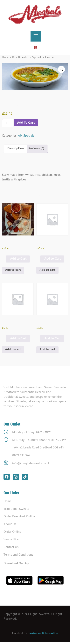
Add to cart (26, 122)
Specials (37, 57)
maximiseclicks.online (43, 633)
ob (20, 136)
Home (5, 57)
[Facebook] (7, 477)
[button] (61, 69)
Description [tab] (15, 148)
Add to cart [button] (13, 270)
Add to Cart (18, 259)
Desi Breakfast (21, 57)
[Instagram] (16, 477)
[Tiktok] (25, 477)
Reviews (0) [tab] (36, 148)
